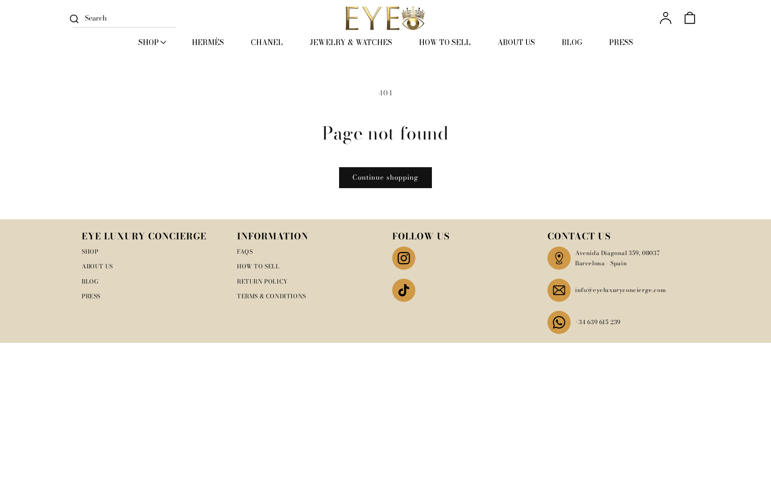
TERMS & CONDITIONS (271, 296)
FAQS (245, 251)
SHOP (90, 251)
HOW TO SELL (258, 266)
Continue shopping (385, 177)
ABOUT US (97, 266)
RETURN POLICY (262, 281)
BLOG (90, 281)
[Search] (74, 19)
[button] (151, 42)
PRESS (91, 296)
